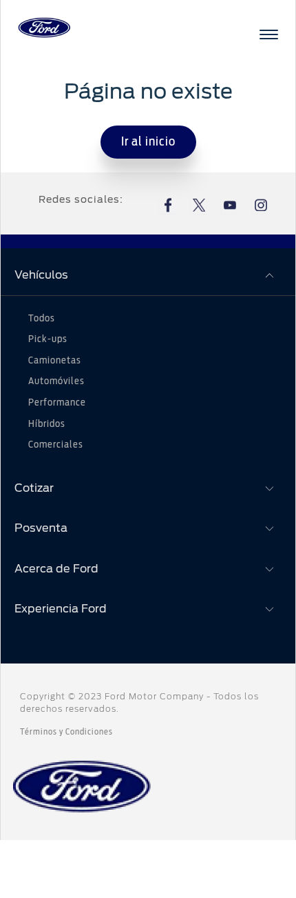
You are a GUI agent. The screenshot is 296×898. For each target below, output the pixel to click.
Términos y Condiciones (66, 732)
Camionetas (54, 361)
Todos (41, 318)
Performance (57, 403)
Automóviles (56, 381)
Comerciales (55, 445)
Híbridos (46, 424)
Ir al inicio (148, 142)
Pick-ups (47, 339)
